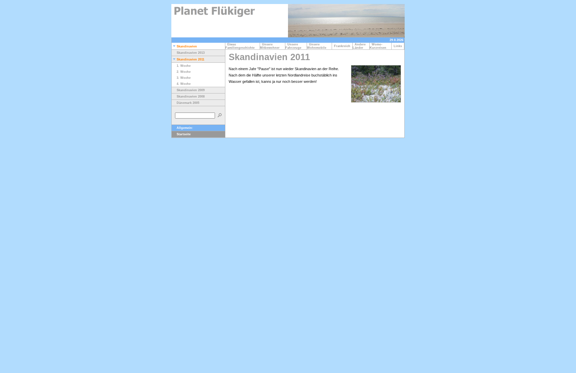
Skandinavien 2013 (191, 52)
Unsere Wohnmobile (317, 46)
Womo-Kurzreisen (379, 46)
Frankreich (342, 46)
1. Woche (184, 65)
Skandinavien (187, 46)
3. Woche (184, 77)
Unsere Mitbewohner (271, 46)
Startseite (184, 134)
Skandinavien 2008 (191, 96)
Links (398, 46)
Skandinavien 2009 (191, 90)
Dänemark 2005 (188, 103)
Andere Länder (359, 46)
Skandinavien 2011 (190, 59)
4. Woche (184, 83)
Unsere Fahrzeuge (294, 46)
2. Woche (184, 71)
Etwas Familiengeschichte (241, 46)
